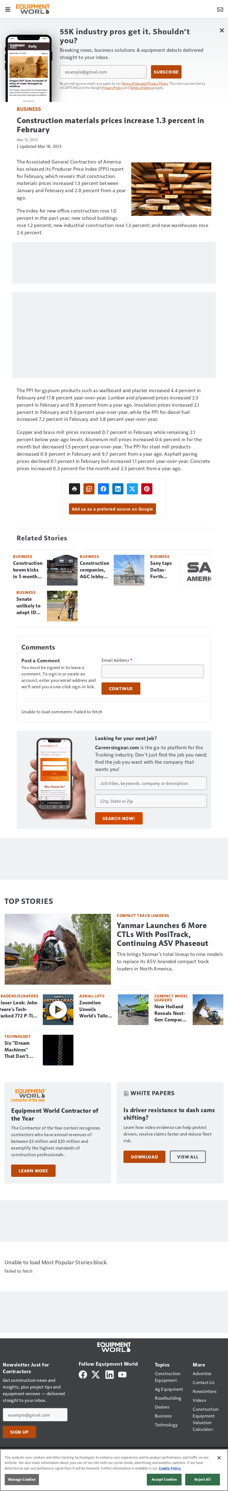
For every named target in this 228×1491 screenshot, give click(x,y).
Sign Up (19, 1432)
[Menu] (7, 9)
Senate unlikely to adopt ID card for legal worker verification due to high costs (29, 606)
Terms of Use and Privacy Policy (145, 83)
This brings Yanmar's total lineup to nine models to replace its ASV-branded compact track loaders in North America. (170, 961)
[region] (114, 1470)
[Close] (219, 1458)
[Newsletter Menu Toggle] (220, 9)
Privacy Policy (112, 87)
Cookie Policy (170, 1468)
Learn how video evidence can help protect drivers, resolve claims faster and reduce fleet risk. (167, 1133)
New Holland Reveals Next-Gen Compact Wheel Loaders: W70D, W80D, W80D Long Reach (170, 1014)
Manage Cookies (22, 1479)
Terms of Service (142, 87)
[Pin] (146, 488)
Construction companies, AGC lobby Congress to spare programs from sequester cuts (94, 570)
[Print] (74, 488)
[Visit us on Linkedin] (109, 1374)
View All (187, 1157)
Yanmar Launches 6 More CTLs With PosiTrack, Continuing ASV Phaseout (163, 934)
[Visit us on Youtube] (122, 1374)
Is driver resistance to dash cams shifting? (169, 1114)
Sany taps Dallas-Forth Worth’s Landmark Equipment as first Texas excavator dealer (162, 570)
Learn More (33, 1170)
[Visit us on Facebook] (83, 1374)
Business (29, 109)
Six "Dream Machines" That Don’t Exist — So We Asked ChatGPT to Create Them (20, 1050)
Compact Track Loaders (143, 915)
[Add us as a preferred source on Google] (89, 488)
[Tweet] (132, 488)
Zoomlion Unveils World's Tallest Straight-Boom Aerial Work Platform (96, 1010)
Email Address (117, 660)
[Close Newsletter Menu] (221, 30)
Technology (17, 1036)
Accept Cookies (164, 1479)
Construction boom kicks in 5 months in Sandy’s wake (28, 570)
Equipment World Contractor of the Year (54, 1114)
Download (144, 1157)
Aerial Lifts (92, 996)
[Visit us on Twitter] (96, 1374)
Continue (121, 688)
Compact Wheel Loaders (171, 998)
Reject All (202, 1479)
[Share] (103, 488)
